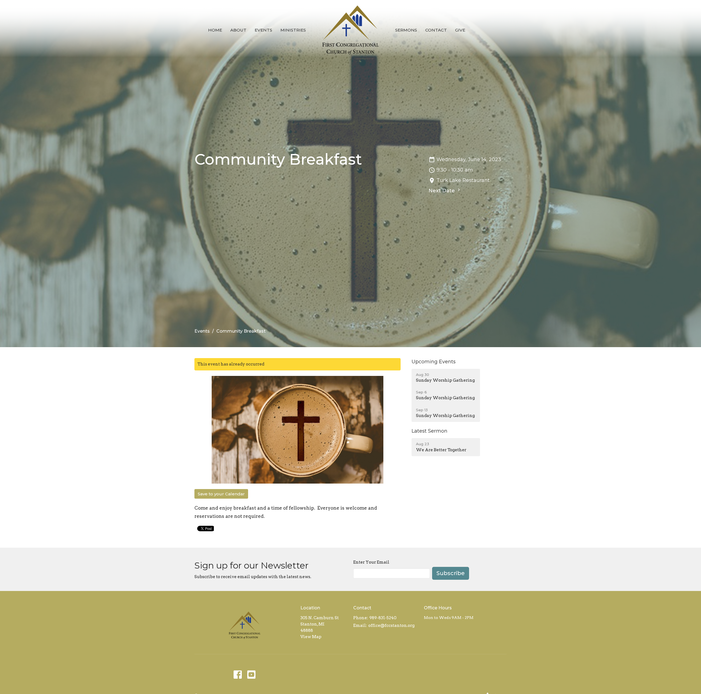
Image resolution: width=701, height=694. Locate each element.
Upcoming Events (434, 362)
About (238, 30)
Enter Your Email (371, 562)
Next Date (442, 191)
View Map (310, 636)
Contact (436, 30)
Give (460, 30)
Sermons (406, 30)
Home (215, 30)
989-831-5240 (383, 617)
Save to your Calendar (221, 493)
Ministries (293, 30)
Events (263, 30)
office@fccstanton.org (391, 625)
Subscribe (450, 573)
